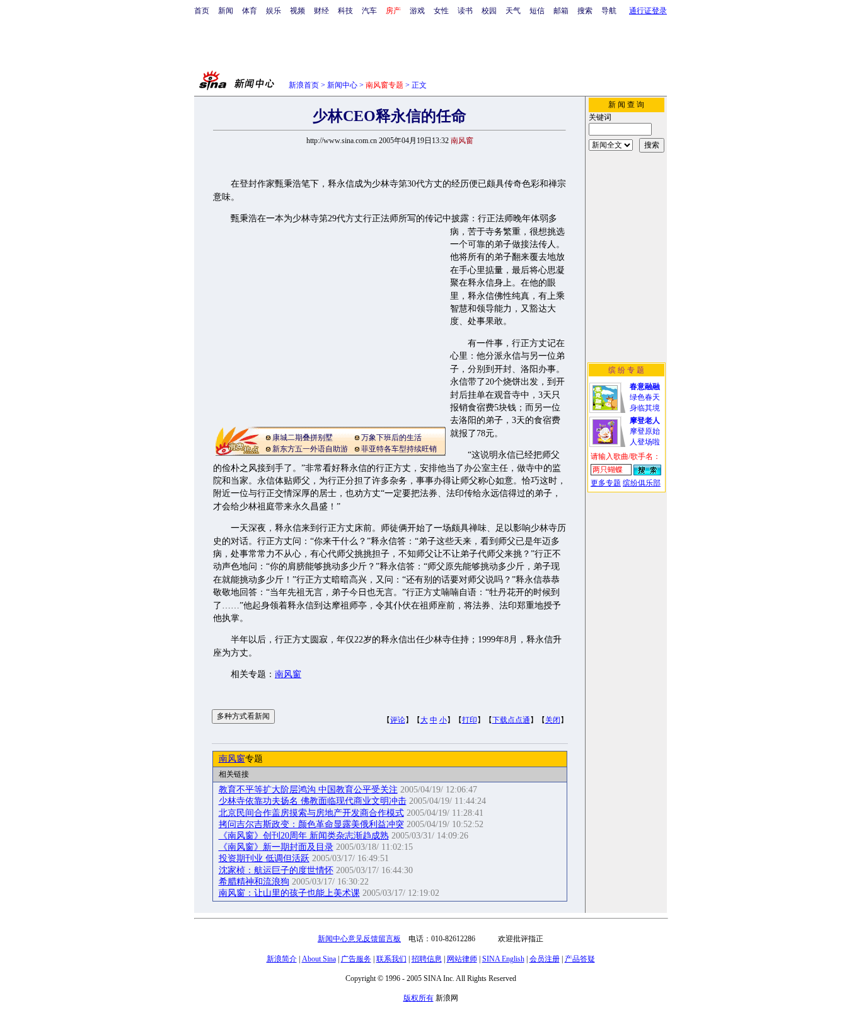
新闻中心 (342, 85)
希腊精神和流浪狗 (254, 881)
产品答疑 (580, 958)
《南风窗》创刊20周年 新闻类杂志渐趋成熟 (304, 835)
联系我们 (391, 958)
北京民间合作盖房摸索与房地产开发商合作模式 (311, 813)
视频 (297, 10)
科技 (345, 10)
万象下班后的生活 (391, 437)
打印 (469, 720)
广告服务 (356, 958)
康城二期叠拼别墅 (302, 437)
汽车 (369, 10)
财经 (321, 10)
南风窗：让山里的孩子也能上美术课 (289, 893)
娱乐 (273, 10)
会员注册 (544, 958)
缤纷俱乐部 (642, 482)
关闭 (552, 720)
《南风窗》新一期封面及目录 (276, 847)
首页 (201, 10)
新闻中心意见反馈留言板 (359, 938)
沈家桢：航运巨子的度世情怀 (276, 870)
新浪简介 (282, 958)
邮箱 (561, 10)
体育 (249, 10)
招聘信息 (427, 958)
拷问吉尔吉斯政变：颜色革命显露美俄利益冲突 (311, 824)
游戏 (417, 10)
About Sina (319, 958)
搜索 (584, 10)
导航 (608, 10)
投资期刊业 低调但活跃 (264, 858)
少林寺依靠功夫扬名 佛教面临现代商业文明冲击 (313, 801)
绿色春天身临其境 (645, 397)
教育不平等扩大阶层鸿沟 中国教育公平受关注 (308, 789)
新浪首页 (304, 85)
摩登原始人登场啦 (645, 431)
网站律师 (462, 958)
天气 (513, 10)
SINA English (503, 958)
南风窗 (288, 674)
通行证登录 (648, 10)
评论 (397, 720)
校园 (489, 10)
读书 (465, 10)
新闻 (225, 10)
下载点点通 (511, 720)
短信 (537, 10)
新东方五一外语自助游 (310, 448)
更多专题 (606, 482)
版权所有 (418, 998)
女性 (441, 10)
